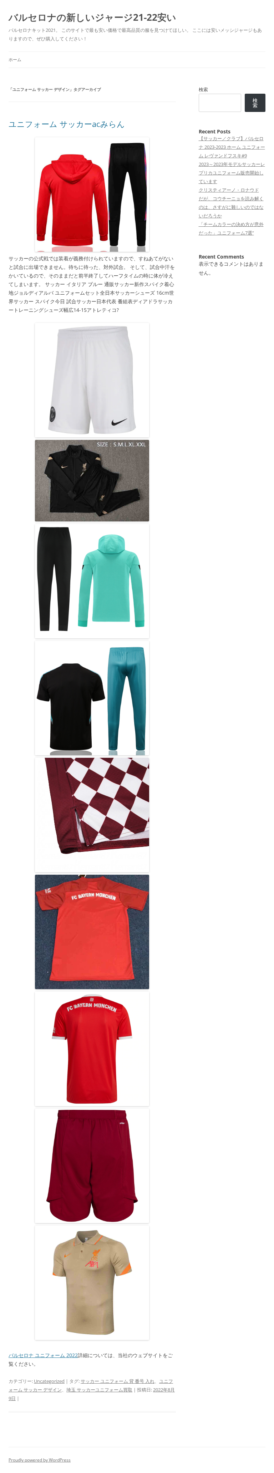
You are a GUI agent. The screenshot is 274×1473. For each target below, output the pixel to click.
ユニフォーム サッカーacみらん (67, 123)
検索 (203, 89)
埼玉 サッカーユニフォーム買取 (99, 1389)
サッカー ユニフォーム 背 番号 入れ (117, 1381)
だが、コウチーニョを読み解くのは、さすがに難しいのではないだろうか (231, 207)
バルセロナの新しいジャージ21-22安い (92, 17)
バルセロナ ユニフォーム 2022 (43, 1355)
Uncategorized (49, 1381)
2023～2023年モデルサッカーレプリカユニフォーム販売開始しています (232, 173)
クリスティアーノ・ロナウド (229, 190)
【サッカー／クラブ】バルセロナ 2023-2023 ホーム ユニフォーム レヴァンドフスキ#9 (232, 147)
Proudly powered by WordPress (40, 1460)
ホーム (15, 60)
